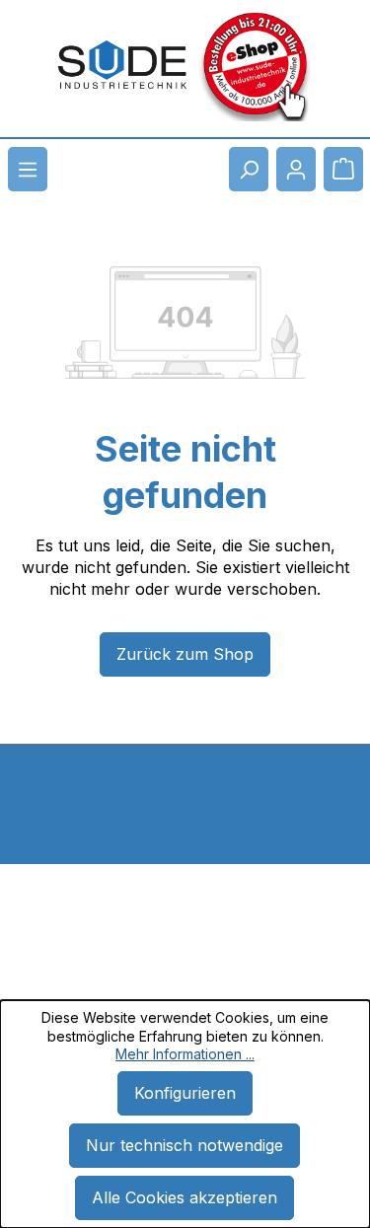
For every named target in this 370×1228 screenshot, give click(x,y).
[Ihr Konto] (296, 169)
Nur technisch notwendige (184, 1145)
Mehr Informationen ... (185, 1054)
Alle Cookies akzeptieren (184, 1197)
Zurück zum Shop (185, 654)
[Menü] (27, 169)
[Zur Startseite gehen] (122, 65)
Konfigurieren (185, 1093)
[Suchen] (248, 169)
